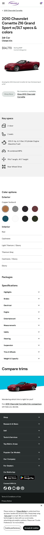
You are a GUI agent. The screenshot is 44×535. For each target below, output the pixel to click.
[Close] (41, 505)
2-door (10, 126)
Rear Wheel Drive (15, 166)
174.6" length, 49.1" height (18, 159)
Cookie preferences (12, 528)
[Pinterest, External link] (22, 488)
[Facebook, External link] (9, 488)
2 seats (10, 134)
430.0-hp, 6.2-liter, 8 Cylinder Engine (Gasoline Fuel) (23, 142)
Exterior (6, 197)
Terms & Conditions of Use (11, 497)
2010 (13, 10)
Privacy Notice (7, 501)
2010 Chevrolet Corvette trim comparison (24, 404)
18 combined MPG (15, 151)
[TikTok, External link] (5, 488)
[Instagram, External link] (18, 488)
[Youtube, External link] (14, 488)
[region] (22, 519)
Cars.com (7, 516)
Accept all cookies (32, 528)
